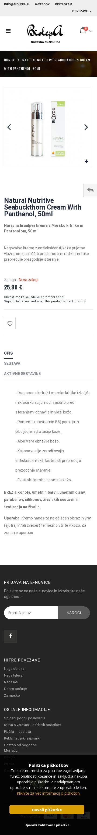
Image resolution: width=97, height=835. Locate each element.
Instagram (63, 4)
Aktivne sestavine (22, 373)
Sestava (12, 363)
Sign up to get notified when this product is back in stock (45, 301)
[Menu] (8, 31)
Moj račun (11, 750)
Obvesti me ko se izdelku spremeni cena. (34, 297)
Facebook (42, 4)
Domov (9, 59)
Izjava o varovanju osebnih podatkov (32, 725)
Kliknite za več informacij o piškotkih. (49, 793)
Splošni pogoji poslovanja (24, 718)
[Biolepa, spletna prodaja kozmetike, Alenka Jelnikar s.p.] (45, 33)
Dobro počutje (15, 689)
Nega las (11, 682)
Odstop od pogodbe (20, 745)
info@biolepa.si (16, 4)
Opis (8, 353)
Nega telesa (13, 675)
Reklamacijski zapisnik (22, 738)
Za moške (12, 696)
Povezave (80, 11)
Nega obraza (14, 669)
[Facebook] (10, 636)
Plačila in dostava (17, 732)
